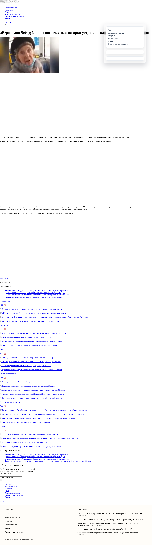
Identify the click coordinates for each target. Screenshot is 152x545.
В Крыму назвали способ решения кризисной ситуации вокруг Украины (31, 362)
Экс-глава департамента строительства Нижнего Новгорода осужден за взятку (33, 394)
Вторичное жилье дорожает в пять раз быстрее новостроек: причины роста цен (37, 291)
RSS (2, 305)
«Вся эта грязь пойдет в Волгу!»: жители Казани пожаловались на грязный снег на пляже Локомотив (42, 414)
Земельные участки (12, 14)
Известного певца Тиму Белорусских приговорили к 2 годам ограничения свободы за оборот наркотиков (44, 410)
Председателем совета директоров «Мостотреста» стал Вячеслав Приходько (32, 398)
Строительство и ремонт (15, 16)
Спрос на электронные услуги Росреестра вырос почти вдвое (26, 337)
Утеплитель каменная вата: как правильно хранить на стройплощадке (33, 297)
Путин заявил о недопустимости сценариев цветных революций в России (31, 370)
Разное (7, 18)
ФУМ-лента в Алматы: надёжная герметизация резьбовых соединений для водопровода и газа (39, 438)
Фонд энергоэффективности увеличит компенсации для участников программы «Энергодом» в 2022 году (44, 317)
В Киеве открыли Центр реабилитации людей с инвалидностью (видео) (30, 321)
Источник (4, 278)
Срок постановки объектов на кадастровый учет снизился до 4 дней (29, 345)
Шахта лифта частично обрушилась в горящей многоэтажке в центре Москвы (33, 390)
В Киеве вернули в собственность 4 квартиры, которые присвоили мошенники (37, 295)
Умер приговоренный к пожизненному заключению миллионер (27, 358)
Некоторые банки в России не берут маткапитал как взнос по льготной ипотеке (33, 382)
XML (2, 501)
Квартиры (9, 10)
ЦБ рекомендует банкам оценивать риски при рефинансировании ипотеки (31, 341)
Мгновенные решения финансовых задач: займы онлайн (24, 442)
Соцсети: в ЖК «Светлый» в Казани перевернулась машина (25, 422)
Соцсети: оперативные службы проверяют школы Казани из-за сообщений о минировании (38, 418)
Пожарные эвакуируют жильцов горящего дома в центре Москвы (28, 386)
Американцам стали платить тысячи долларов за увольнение (26, 366)
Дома (7, 12)
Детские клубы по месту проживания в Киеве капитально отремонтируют (35, 293)
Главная (8, 23)
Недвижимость (11, 8)
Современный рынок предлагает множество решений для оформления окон (32, 446)
